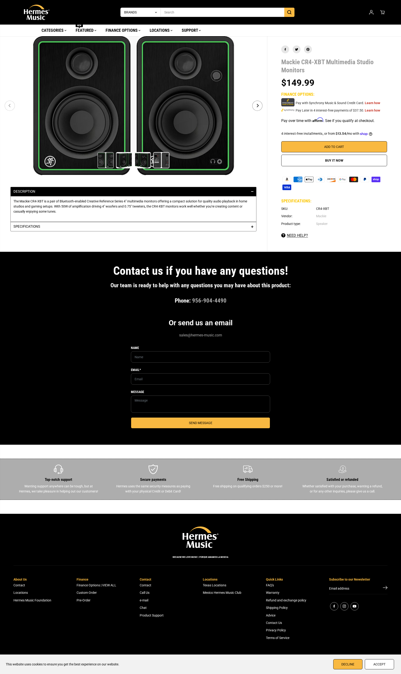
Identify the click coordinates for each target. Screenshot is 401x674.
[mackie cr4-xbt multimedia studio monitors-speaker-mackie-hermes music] (133, 105)
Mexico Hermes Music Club (222, 592)
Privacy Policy (276, 630)
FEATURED (85, 29)
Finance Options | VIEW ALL (96, 585)
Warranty (272, 592)
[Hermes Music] (36, 12)
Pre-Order (84, 600)
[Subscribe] (385, 588)
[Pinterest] (308, 49)
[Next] (257, 106)
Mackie (321, 216)
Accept (379, 664)
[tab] (133, 191)
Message (137, 392)
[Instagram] (344, 606)
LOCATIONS (160, 30)
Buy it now (334, 160)
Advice (270, 615)
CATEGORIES (53, 30)
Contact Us (274, 623)
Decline (347, 664)
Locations (20, 592)
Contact (19, 585)
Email (136, 370)
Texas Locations (214, 585)
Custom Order (87, 592)
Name (135, 348)
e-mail (144, 600)
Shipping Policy (277, 608)
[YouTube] (354, 606)
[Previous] (10, 106)
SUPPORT (190, 30)
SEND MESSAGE (200, 423)
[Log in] (371, 12)
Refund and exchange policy (286, 600)
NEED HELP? (297, 235)
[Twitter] (297, 49)
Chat (143, 608)
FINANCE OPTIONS (122, 30)
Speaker (322, 224)
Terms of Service (277, 638)
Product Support (152, 615)
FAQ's (270, 585)
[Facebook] (285, 49)
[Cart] (382, 12)
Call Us (144, 592)
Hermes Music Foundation (32, 600)
